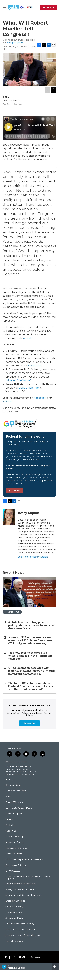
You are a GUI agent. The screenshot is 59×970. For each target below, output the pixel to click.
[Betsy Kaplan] (9, 517)
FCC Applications (13, 912)
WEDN (15, 769)
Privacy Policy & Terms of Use (19, 889)
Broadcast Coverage (15, 901)
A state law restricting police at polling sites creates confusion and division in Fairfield (31, 625)
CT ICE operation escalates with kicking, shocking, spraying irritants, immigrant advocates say (32, 671)
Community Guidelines (16, 865)
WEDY (28, 769)
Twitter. (7, 401)
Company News (13, 785)
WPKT (25, 772)
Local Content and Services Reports (22, 935)
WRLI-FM (32, 772)
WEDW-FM (10, 772)
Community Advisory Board (18, 808)
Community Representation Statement (24, 860)
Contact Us (10, 825)
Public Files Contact (13, 774)
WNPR (18, 772)
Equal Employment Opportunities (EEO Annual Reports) (28, 877)
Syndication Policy (14, 918)
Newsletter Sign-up (14, 842)
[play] (4, 966)
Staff (7, 797)
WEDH (8, 769)
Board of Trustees (14, 802)
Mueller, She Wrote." (18, 380)
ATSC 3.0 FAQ (28, 774)
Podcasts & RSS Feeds (16, 848)
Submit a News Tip (14, 837)
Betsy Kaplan (15, 42)
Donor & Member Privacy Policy (20, 884)
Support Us (10, 831)
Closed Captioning (14, 907)
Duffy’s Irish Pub (29, 387)
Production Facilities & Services (20, 930)
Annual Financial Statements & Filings (23, 895)
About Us (9, 779)
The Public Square (14, 941)
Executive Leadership (15, 791)
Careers (9, 819)
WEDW (22, 769)
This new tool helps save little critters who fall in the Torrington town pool (30, 655)
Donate (49, 7)
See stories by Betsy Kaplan (33, 557)
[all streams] (55, 966)
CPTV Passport (12, 871)
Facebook (40, 397)
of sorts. (28, 338)
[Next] (53, 90)
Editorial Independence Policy (19, 924)
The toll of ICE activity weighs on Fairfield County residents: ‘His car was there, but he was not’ (30, 686)
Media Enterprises (14, 814)
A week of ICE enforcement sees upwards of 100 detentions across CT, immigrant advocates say (30, 640)
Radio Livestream (13, 854)
